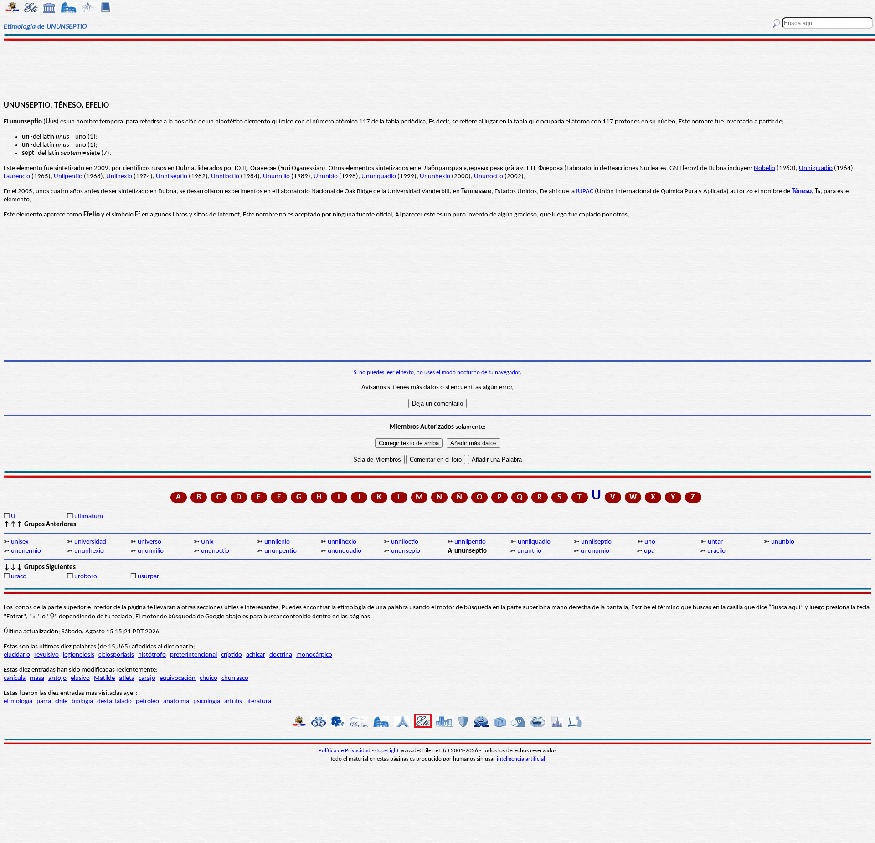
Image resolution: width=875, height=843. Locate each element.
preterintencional (193, 655)
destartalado (114, 701)
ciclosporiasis (116, 655)
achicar (255, 655)
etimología (18, 701)
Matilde (104, 678)
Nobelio (764, 168)
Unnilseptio (171, 176)
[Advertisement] (438, 69)
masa (37, 678)
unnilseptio (596, 542)
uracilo (716, 551)
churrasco (234, 678)
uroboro (85, 576)
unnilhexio (342, 542)
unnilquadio (534, 542)
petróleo (147, 701)
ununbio (782, 542)
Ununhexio (435, 176)
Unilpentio (68, 176)
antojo (57, 678)
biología (82, 701)
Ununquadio (378, 176)
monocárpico (314, 655)
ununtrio (529, 551)
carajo (147, 678)
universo (149, 542)
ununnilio (151, 551)
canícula (15, 678)
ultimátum (88, 516)
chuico (208, 678)
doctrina (280, 655)
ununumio (595, 551)
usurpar (148, 576)
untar (715, 542)
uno (649, 542)
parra (43, 701)
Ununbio (326, 176)
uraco (18, 576)
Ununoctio (488, 176)
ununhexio (89, 551)
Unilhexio (119, 176)
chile (61, 701)
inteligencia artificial (521, 759)
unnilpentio (470, 542)
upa (649, 551)
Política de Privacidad (345, 751)
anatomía (176, 701)
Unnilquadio (816, 168)
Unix (207, 542)
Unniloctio (225, 176)
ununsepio (405, 551)
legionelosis (78, 655)
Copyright (387, 751)
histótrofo (152, 655)
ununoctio (215, 551)
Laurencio (17, 176)
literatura (258, 701)
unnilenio (277, 542)
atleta (126, 678)
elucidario (17, 655)
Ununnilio (276, 176)
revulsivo (46, 655)
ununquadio (344, 551)
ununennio (26, 551)
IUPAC (584, 191)
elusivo (80, 678)
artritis (233, 701)
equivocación (178, 678)
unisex (20, 542)
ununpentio (280, 551)
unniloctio (404, 542)
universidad (90, 542)
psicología (206, 701)
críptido (231, 655)
